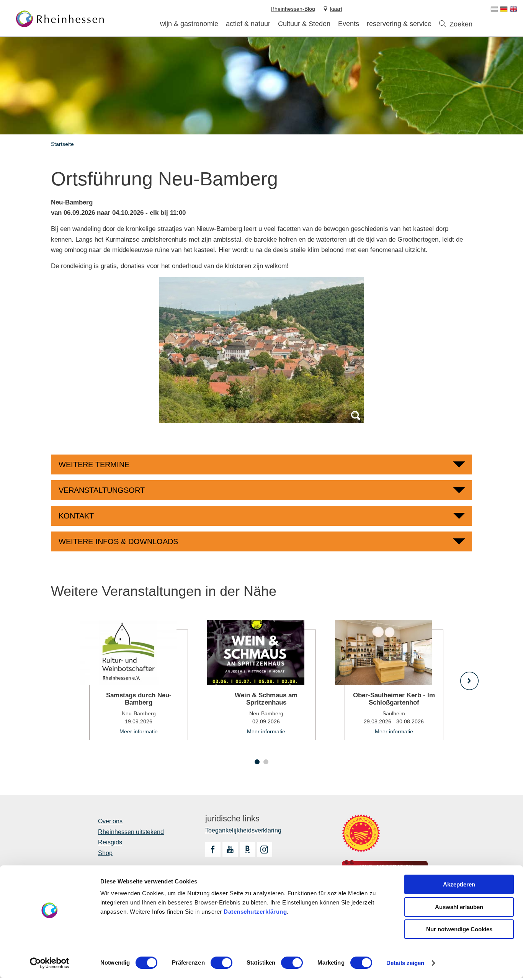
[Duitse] (504, 9)
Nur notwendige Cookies (459, 929)
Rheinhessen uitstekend (131, 832)
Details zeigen (405, 963)
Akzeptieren (459, 884)
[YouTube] (230, 849)
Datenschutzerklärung (255, 911)
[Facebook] (213, 849)
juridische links (232, 818)
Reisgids (110, 842)
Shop (105, 853)
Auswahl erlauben (459, 907)
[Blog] (247, 849)
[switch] (221, 963)
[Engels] (513, 9)
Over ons (110, 821)
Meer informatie (134, 680)
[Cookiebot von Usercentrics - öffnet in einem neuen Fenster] (49, 963)
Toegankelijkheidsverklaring (243, 830)
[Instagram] (264, 849)
